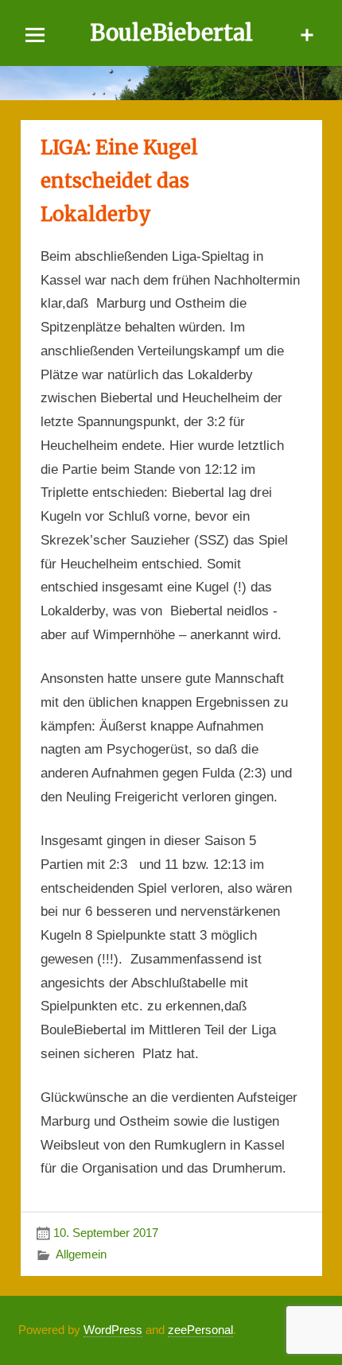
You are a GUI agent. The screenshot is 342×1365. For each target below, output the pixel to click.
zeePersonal (200, 1329)
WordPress (113, 1329)
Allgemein (81, 1254)
